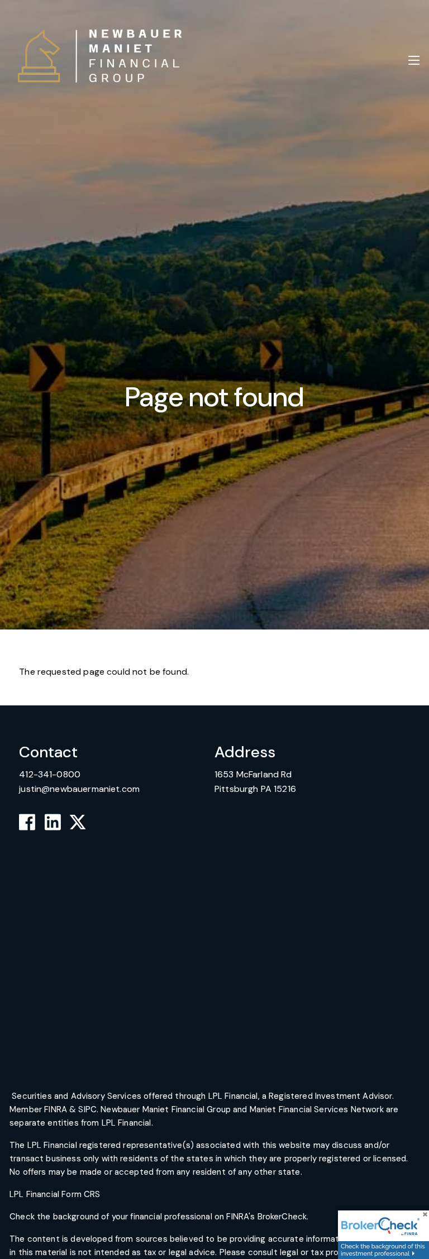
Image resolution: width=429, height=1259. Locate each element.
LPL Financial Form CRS (55, 1194)
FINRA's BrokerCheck (266, 1216)
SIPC (87, 1109)
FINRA (55, 1109)
